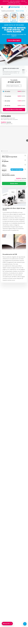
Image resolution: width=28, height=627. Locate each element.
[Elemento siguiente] (26, 10)
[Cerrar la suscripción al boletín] (11, 623)
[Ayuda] (25, 624)
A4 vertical (7, 101)
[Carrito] (26, 7)
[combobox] (14, 86)
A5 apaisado (8, 96)
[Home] (14, 7)
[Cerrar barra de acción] (26, 2)
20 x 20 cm (7, 105)
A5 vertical (7, 91)
